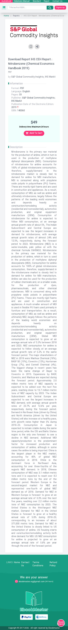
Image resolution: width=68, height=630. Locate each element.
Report (46, 1)
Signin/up (60, 7)
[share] (37, 46)
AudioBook (6, 1)
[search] (50, 8)
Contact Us (57, 1)
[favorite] (30, 46)
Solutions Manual (22, 1)
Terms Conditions (37, 564)
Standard (37, 1)
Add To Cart (36, 133)
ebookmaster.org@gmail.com (32, 581)
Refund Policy (53, 564)
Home (6, 16)
